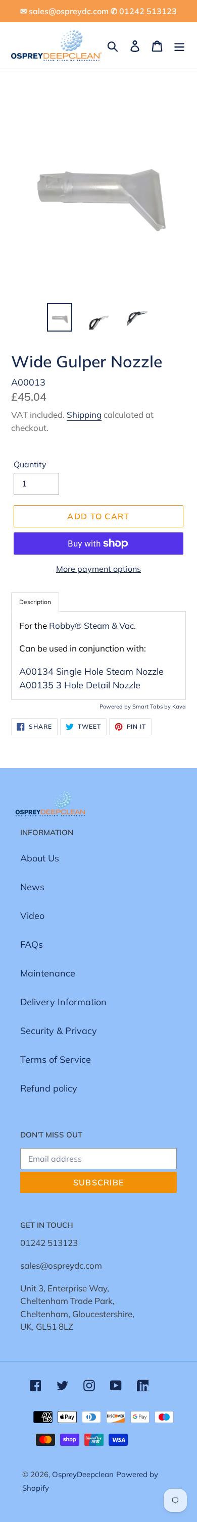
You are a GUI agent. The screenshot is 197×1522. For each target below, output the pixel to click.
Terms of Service (55, 1059)
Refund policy (48, 1088)
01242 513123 (49, 1242)
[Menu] (179, 45)
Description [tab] (35, 602)
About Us (39, 858)
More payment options (98, 569)
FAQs (31, 944)
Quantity (30, 464)
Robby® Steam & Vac (91, 625)
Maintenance (47, 973)
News (32, 887)
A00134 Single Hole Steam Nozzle (91, 671)
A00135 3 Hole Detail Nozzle (79, 685)
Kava (179, 706)
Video (32, 915)
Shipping (84, 414)
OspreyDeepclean (83, 1474)
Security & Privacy (58, 1031)
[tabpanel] (98, 655)
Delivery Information (63, 1002)
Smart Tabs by (152, 706)
